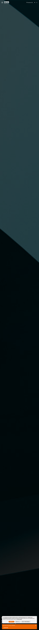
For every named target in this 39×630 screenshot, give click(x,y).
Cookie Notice (19, 619)
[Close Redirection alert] (36, 625)
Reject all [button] (18, 621)
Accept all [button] (11, 621)
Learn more (6, 627)
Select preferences (26, 621)
